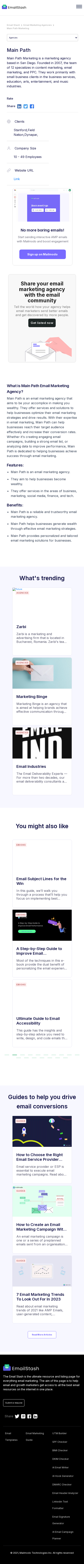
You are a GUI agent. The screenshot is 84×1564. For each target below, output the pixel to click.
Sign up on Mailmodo (42, 254)
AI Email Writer (60, 1467)
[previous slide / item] (5, 945)
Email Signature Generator (61, 1520)
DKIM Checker (60, 1458)
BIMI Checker (60, 1450)
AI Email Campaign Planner (62, 1535)
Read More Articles (42, 1334)
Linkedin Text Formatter (60, 1505)
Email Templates (11, 1436)
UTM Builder (59, 1433)
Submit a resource (13, 1403)
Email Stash (13, 25)
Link (17, 179)
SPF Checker (59, 1441)
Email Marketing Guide (35, 1436)
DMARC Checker (61, 1484)
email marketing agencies (37, 25)
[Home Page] (14, 7)
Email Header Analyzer (65, 1493)
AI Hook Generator (62, 1476)
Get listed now (42, 323)
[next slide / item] (78, 945)
